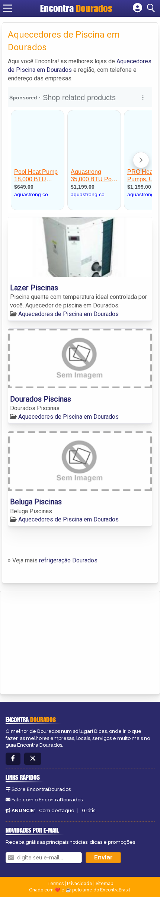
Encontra (76, 8)
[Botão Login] (137, 8)
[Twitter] (32, 759)
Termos (55, 883)
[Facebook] (13, 759)
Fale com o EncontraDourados (47, 799)
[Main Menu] (7, 8)
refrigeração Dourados (68, 560)
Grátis (88, 810)
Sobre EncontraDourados (41, 789)
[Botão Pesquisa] (152, 8)
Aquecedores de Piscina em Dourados (68, 313)
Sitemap (104, 883)
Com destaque (56, 810)
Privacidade (79, 883)
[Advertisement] (62, 641)
